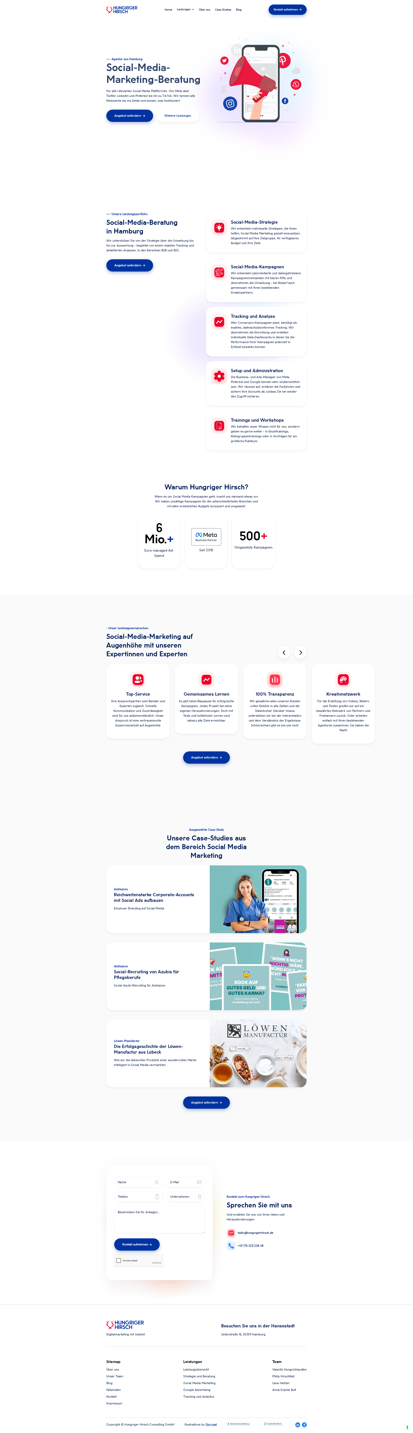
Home (168, 10)
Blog (239, 10)
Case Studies (223, 10)
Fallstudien (113, 1389)
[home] (122, 9)
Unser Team (114, 1376)
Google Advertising (196, 1389)
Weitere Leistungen (177, 115)
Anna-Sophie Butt (284, 1389)
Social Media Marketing (199, 1383)
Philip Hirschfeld (283, 1376)
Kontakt (111, 1396)
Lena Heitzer (281, 1383)
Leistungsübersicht (196, 1369)
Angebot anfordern (129, 115)
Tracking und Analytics (198, 1396)
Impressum (114, 1403)
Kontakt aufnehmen (288, 9)
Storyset (211, 1424)
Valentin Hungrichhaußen (289, 1369)
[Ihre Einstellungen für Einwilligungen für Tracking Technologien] (407, 1427)
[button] (185, 9)
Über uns (204, 10)
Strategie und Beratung (199, 1376)
